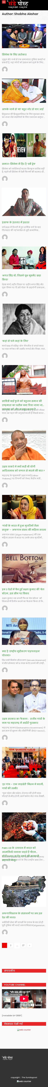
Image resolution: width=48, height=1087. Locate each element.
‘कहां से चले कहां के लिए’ (15, 341)
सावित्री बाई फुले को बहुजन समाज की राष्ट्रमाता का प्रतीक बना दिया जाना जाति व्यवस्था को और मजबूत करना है (23, 405)
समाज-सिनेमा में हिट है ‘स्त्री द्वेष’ (19, 164)
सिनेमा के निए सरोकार (14, 54)
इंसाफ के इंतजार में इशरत (15, 222)
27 (23, 945)
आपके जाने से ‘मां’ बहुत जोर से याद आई (22, 109)
